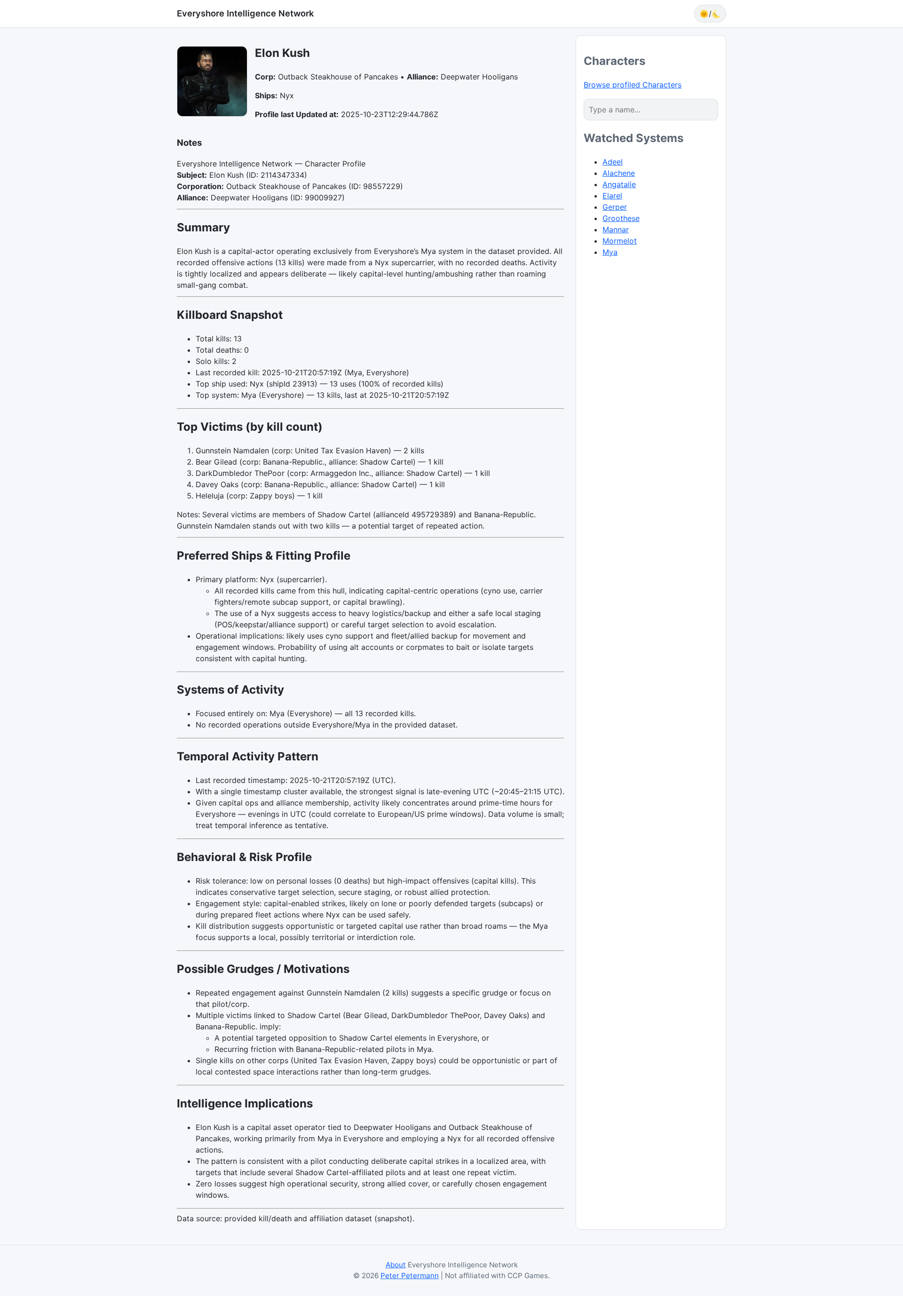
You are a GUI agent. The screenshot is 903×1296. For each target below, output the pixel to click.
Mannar (615, 229)
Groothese (621, 218)
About (396, 1264)
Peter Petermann (409, 1275)
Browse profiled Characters (632, 84)
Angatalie (619, 184)
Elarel (612, 195)
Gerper (614, 207)
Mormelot (619, 240)
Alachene (618, 173)
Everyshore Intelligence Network (245, 13)
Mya (610, 252)
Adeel (612, 161)
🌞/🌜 (710, 13)
